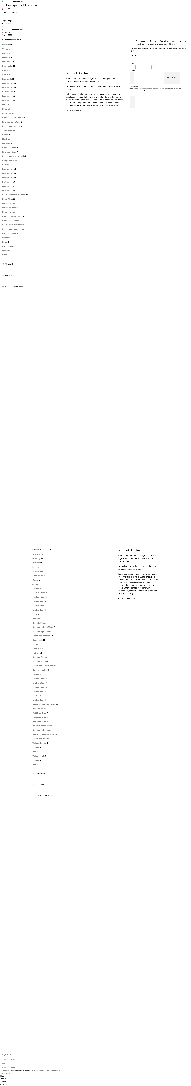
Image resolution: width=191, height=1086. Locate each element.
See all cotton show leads (13, 156)
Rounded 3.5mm (9, 148)
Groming (6, 49)
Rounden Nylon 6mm (11, 221)
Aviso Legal (6, 1063)
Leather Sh (7, 79)
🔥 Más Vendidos (8, 264)
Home (133, 41)
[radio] (133, 67)
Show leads (7, 130)
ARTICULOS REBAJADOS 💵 (12, 286)
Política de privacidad (10, 1059)
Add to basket (171, 78)
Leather (5, 238)
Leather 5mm (8, 92)
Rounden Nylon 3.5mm (12, 216)
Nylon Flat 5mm (9, 212)
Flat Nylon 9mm (9, 208)
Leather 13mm (8, 87)
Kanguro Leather (9, 160)
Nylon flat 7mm (9, 113)
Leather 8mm (8, 100)
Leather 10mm (8, 83)
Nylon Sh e (7, 109)
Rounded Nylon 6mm (11, 122)
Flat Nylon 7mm (9, 203)
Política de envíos (9, 1068)
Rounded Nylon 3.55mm (12, 118)
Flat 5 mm (6, 139)
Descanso (6, 45)
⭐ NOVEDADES (8, 275)
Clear (133, 70)
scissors (6, 58)
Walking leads (8, 246)
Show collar (7, 66)
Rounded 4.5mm (9, 152)
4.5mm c (6, 75)
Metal (4, 105)
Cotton (5, 70)
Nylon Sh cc (7, 199)
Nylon (4, 242)
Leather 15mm (8, 178)
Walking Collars (9, 233)
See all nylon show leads (13, 225)
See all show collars (11, 126)
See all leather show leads (13, 195)
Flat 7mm (6, 143)
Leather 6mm (8, 96)
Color (132, 63)
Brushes (6, 53)
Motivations (7, 62)
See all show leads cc (11, 229)
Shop (138, 41)
